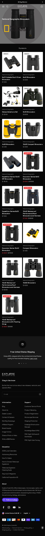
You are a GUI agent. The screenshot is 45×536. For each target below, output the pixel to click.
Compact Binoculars (30, 248)
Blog (3, 406)
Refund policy (6, 528)
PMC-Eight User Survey (32, 440)
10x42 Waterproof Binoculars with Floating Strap (11, 322)
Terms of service (17, 528)
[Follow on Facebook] (3, 507)
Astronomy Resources (9, 454)
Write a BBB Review (8, 439)
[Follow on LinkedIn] (19, 507)
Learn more (33, 358)
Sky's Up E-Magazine (9, 474)
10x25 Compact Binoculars (33, 144)
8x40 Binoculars (29, 112)
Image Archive (6, 432)
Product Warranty (30, 410)
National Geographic (8, 74)
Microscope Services (31, 417)
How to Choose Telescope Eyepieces (10, 463)
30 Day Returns (22, 2)
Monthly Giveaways (8, 421)
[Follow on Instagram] (8, 507)
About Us (5, 410)
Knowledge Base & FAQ (32, 431)
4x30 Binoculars (8, 144)
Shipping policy (6, 530)
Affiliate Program (7, 424)
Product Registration (31, 414)
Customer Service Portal (33, 406)
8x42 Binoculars (29, 77)
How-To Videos (7, 458)
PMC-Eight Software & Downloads (32, 435)
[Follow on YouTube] (14, 507)
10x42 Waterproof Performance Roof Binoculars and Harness (31, 213)
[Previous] (2, 2)
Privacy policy (28, 528)
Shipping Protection (31, 421)
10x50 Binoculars (29, 283)
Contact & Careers (8, 417)
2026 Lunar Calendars (9, 451)
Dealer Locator (7, 414)
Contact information (18, 530)
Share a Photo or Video (9, 435)
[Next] (42, 2)
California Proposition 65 (10, 477)
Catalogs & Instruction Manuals (32, 426)
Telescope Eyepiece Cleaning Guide (8, 469)
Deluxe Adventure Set (10, 112)
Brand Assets (6, 428)
